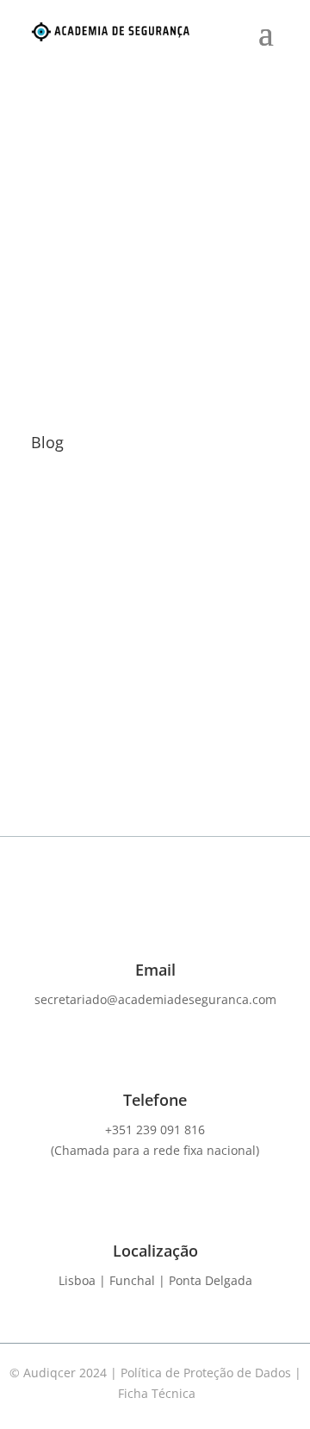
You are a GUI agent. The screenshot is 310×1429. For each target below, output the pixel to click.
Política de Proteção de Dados (207, 1372)
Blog (148, 637)
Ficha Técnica (156, 1393)
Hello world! (87, 620)
